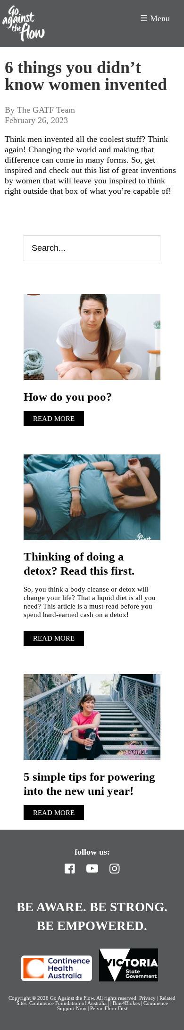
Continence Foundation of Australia (68, 1003)
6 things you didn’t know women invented (86, 76)
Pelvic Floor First (108, 1008)
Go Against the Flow (23, 23)
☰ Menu (155, 18)
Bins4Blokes (127, 1003)
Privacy (147, 998)
